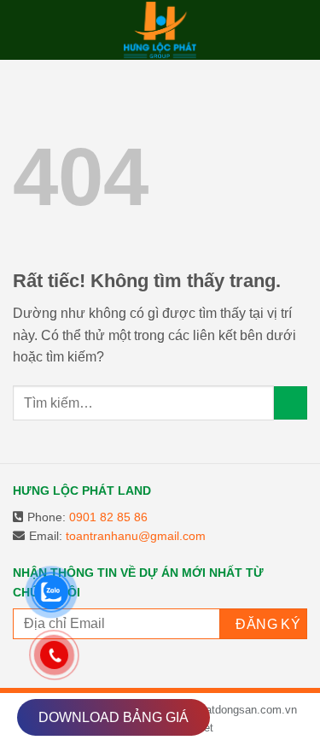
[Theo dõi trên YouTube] (106, 659)
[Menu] (27, 29)
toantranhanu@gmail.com (136, 536)
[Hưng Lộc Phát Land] (160, 30)
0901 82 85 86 (108, 517)
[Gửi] (290, 403)
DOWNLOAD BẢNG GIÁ (113, 717)
